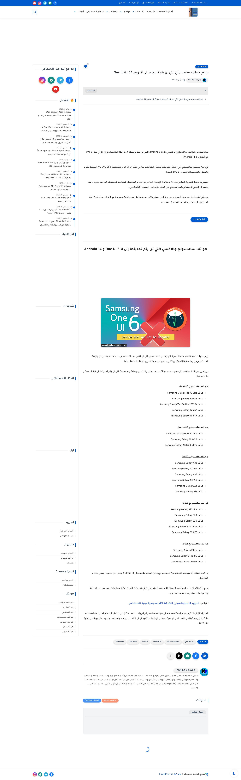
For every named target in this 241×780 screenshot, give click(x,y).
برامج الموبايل (66, 536)
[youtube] (34, 3)
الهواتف (114, 12)
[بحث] (35, 12)
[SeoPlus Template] (206, 774)
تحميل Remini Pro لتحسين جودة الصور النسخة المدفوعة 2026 (56, 176)
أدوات (81, 12)
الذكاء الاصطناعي (95, 12)
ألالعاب (140, 12)
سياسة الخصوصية (199, 3)
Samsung (133, 642)
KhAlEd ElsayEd (194, 80)
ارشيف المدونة (164, 3)
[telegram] (45, 3)
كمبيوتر (70, 563)
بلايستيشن (68, 585)
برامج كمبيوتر (67, 558)
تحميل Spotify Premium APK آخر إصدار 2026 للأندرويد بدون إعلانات (56, 129)
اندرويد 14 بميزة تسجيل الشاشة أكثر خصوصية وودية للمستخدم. (163, 603)
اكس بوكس (67, 580)
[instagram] (40, 3)
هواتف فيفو (68, 627)
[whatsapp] (50, 3)
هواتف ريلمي (67, 612)
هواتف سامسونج (65, 617)
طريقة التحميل (148, 3)
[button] (195, 655)
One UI (145, 642)
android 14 (157, 642)
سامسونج (201, 67)
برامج (127, 12)
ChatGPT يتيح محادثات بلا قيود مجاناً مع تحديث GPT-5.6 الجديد (54, 153)
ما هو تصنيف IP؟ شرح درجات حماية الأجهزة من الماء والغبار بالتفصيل (55, 223)
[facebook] (55, 3)
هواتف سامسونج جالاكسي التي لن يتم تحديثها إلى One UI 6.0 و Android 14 (169, 99)
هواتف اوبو (68, 607)
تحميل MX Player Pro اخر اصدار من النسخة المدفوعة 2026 (55, 188)
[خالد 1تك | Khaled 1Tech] (193, 12)
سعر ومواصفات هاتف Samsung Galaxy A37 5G (56, 200)
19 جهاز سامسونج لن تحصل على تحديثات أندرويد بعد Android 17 (56, 141)
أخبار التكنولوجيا (165, 12)
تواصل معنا (134, 3)
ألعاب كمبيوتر (67, 553)
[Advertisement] (120, 42)
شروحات (150, 12)
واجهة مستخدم (173, 642)
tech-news (120, 642)
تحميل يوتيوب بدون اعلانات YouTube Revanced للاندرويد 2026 (54, 165)
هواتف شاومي (66, 622)
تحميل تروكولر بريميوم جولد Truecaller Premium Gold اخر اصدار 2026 (55, 115)
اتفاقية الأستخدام (181, 3)
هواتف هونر (68, 632)
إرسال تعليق (197, 712)
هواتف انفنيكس (66, 603)
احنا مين (122, 3)
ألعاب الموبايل (66, 531)
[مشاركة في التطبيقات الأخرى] (170, 655)
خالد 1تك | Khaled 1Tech (170, 774)
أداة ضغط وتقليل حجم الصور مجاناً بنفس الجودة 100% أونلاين (55, 212)
